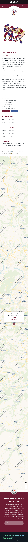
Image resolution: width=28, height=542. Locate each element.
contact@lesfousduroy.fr (9, 108)
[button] (5, 312)
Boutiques (12, 49)
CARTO (23, 490)
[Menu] (2, 2)
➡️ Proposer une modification (17, 151)
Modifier (24, 49)
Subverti (3, 49)
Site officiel (6, 111)
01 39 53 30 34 (7, 106)
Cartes (7, 49)
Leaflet (26, 490)
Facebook (14, 111)
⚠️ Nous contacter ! (15, 153)
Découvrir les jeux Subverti (14, 523)
